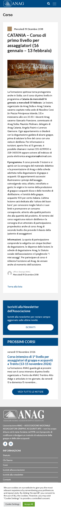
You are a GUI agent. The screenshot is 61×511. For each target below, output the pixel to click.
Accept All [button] (28, 504)
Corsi (5, 465)
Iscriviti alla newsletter (13, 474)
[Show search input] (48, 3)
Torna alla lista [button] (14, 286)
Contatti (7, 479)
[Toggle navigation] (54, 4)
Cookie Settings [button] (12, 504)
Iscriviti (30, 327)
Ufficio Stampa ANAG (21, 272)
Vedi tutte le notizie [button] (30, 391)
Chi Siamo (8, 460)
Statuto (6, 455)
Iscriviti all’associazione (14, 470)
